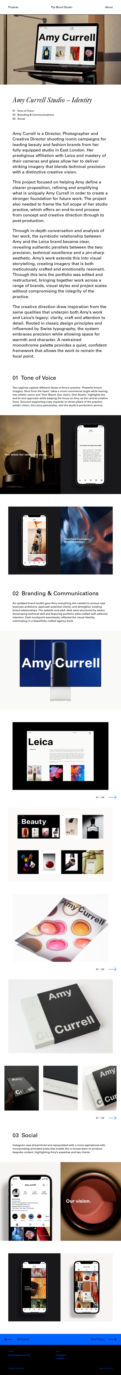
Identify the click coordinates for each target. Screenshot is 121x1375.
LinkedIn (60, 1358)
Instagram (61, 1355)
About (109, 7)
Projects (13, 7)
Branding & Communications (33, 115)
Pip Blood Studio (61, 7)
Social (19, 119)
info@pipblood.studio (19, 1355)
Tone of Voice (23, 111)
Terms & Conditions (106, 1368)
